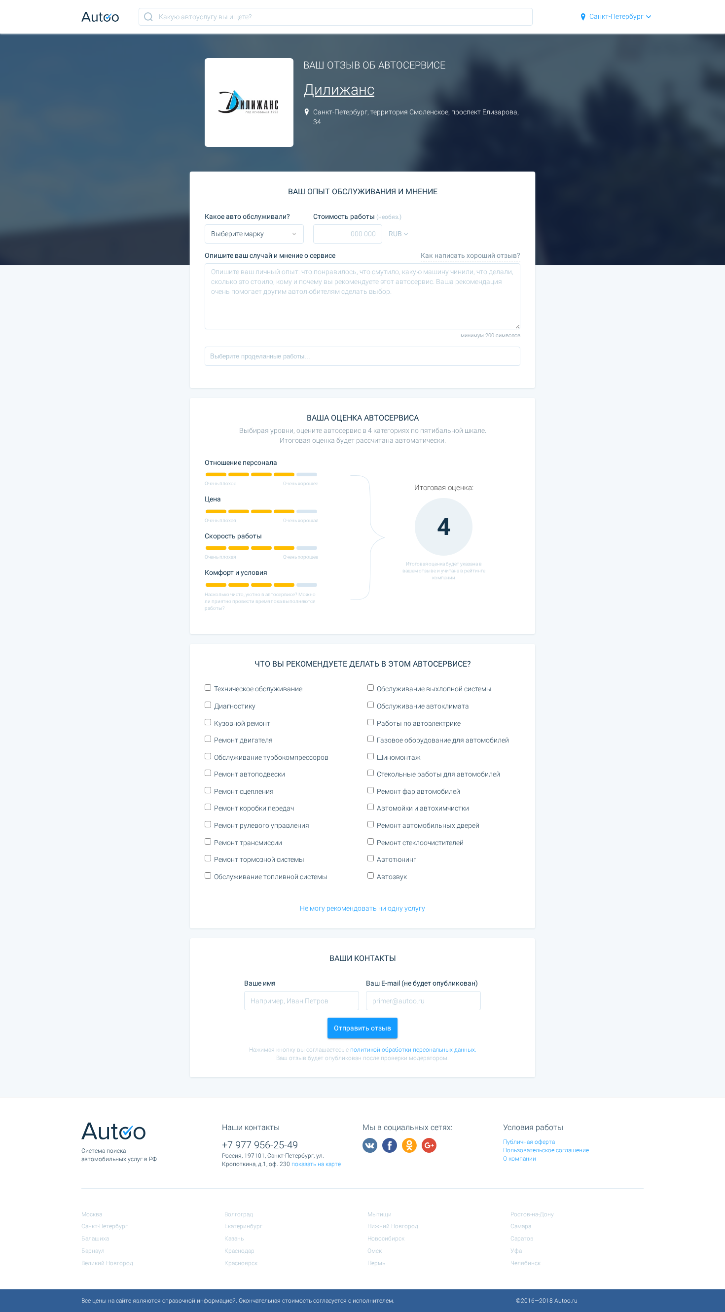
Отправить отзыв (362, 1028)
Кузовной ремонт (242, 723)
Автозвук (392, 877)
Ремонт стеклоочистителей (420, 843)
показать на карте (316, 1164)
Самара (520, 1226)
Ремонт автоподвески (249, 774)
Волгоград (238, 1214)
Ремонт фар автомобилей (418, 791)
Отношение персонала (241, 462)
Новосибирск (385, 1238)
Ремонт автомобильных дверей (428, 825)
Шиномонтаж (399, 757)
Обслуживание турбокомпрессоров (271, 757)
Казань (234, 1238)
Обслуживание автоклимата (423, 706)
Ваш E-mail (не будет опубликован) (422, 983)
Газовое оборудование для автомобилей (443, 740)
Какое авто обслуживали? (247, 216)
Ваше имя (260, 983)
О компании (519, 1158)
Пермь (376, 1263)
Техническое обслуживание (258, 689)
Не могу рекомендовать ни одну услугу (362, 908)
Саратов (522, 1238)
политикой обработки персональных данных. (413, 1049)
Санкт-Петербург (616, 16)
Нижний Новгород (392, 1226)
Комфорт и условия (236, 572)
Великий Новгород (107, 1263)
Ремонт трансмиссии (248, 843)
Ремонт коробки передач (254, 808)
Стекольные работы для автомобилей (438, 774)
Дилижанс (338, 89)
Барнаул (93, 1250)
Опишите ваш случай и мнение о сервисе (270, 255)
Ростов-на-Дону (532, 1214)
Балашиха (95, 1238)
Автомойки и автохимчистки (423, 808)
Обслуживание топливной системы (270, 877)
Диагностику (234, 706)
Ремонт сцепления (244, 791)
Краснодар (239, 1250)
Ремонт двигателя (243, 740)
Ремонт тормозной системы (259, 859)
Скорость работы (233, 536)
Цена (213, 499)
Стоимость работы (357, 216)
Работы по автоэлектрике (419, 723)
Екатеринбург (243, 1226)
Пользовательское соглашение (546, 1150)
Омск (374, 1250)
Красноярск (240, 1263)
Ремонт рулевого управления (261, 825)
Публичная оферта (529, 1141)
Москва (91, 1214)
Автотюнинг (396, 859)
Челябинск (525, 1263)
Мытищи (379, 1214)
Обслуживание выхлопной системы (434, 689)
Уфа (516, 1250)
